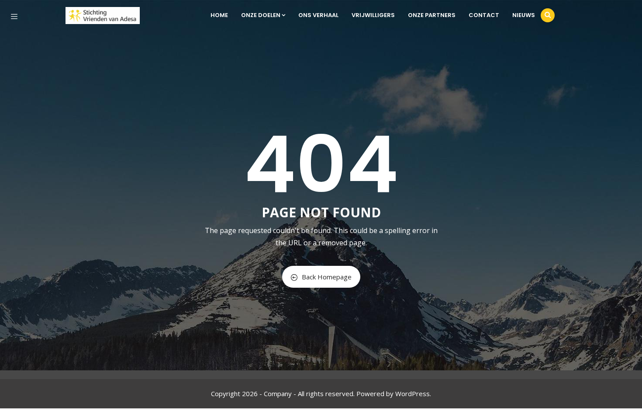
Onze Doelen (260, 15)
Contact (484, 15)
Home (219, 15)
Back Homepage (327, 276)
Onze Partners (432, 15)
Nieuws (523, 15)
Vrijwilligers (373, 15)
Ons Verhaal (318, 15)
